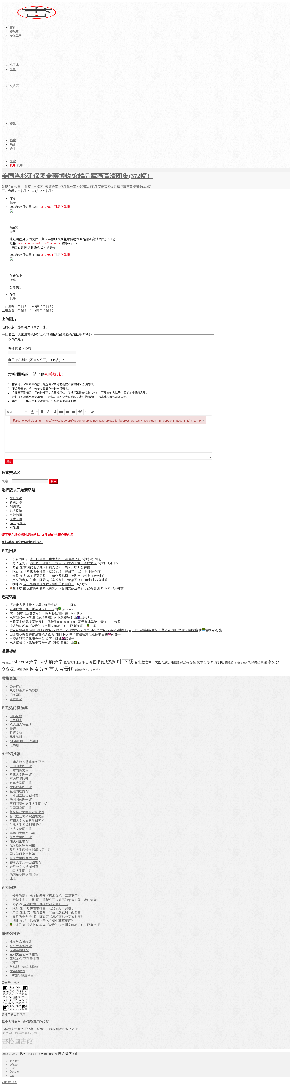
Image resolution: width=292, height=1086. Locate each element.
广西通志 (16, 720)
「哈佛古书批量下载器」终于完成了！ (50, 571)
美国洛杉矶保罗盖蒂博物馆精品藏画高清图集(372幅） (77, 175)
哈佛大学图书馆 (21, 774)
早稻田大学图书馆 (22, 833)
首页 (28, 186)
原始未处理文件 (74, 662)
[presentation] (17, 412)
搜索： (6, 481)
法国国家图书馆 (21, 799)
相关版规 (53, 374)
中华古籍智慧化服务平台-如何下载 (34, 638)
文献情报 (16, 515)
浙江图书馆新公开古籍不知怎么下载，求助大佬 (63, 563)
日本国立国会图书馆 (24, 795)
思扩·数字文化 (68, 1053)
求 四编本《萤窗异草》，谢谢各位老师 (37, 613)
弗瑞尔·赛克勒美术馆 (24, 958)
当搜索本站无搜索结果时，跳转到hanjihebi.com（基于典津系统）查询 (58, 621)
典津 (13, 879)
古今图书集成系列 (100, 662)
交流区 (38, 186)
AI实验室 (6, 663)
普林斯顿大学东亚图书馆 (27, 812)
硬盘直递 (16, 699)
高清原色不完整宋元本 (88, 669)
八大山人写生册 (21, 724)
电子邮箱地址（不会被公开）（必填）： (36, 360)
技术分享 (203, 662)
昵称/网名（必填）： (22, 348)
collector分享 (24, 661)
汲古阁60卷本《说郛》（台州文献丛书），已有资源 (63, 588)
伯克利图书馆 (19, 841)
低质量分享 (68, 186)
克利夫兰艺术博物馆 (24, 954)
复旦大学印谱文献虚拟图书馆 (30, 849)
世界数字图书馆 (21, 787)
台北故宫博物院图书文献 (27, 816)
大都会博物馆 (19, 950)
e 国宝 (14, 962)
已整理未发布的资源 (24, 690)
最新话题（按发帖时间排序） (22, 542)
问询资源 (16, 506)
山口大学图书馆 (21, 870)
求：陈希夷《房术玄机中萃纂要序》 (55, 559)
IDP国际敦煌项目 (22, 975)
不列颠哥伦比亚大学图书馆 (29, 803)
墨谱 (13, 728)
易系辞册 (16, 737)
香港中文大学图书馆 (24, 866)
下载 (41, 663)
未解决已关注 (257, 662)
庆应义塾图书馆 (21, 829)
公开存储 (16, 686)
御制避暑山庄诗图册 (24, 741)
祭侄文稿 (16, 732)
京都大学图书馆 (21, 783)
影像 (193, 662)
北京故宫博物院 (21, 942)
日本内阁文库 (19, 770)
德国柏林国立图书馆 (24, 874)
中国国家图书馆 (21, 766)
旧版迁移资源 (240, 663)
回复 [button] (57, 206)
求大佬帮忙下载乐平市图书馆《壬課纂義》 (40, 642)
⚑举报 (67, 206)
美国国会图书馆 (21, 808)
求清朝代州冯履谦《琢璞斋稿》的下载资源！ (41, 617)
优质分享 (53, 661)
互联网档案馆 (19, 791)
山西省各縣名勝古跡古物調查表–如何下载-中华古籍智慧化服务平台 (57, 634)
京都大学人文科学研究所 (27, 820)
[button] (17, 412)
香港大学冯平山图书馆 (25, 862)
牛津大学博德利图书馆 (25, 824)
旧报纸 (229, 662)
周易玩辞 (16, 716)
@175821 (47, 206)
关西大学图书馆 (21, 837)
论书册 (14, 745)
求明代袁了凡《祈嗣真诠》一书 (45, 567)
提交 (9, 461)
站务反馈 (16, 510)
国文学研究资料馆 (22, 854)
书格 (22, 1053)
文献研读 (16, 498)
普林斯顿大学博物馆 (24, 967)
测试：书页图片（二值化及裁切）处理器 (52, 575)
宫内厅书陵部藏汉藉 (175, 662)
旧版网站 (16, 695)
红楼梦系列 (21, 669)
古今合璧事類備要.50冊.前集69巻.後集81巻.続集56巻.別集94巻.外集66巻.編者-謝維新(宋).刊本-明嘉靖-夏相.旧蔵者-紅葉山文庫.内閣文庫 (104, 630)
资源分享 (51, 186)
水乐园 (14, 527)
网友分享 (39, 669)
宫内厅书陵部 (19, 778)
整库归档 (217, 662)
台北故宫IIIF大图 (147, 662)
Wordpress (47, 1053)
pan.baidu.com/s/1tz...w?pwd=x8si (39, 243)
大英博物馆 (17, 971)
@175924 (47, 254)
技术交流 (16, 519)
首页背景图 (61, 669)
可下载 (125, 661)
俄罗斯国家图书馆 (22, 845)
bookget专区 (18, 523)
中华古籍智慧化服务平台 (27, 762)
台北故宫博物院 (21, 946)
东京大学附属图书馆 (24, 858)
